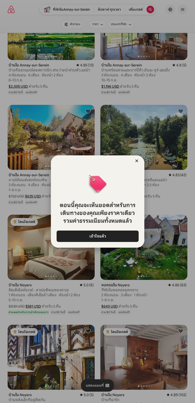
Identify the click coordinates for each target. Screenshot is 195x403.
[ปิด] (137, 161)
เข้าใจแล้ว (97, 236)
